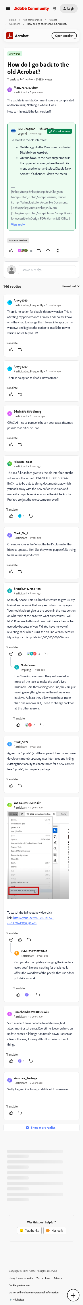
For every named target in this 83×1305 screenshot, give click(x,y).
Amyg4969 (20, 300)
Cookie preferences (19, 1285)
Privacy (58, 1278)
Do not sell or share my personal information (34, 1292)
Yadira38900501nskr (27, 803)
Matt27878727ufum (26, 87)
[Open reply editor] (41, 270)
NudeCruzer (28, 665)
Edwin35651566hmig (27, 411)
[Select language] (54, 8)
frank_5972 (21, 742)
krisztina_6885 (23, 461)
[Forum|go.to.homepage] (31, 8)
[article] (41, 325)
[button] (8, 10)
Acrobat (53, 19)
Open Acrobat (64, 35)
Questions (14, 23)
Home (12, 19)
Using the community (21, 1278)
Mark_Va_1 (21, 533)
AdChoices (18, 1299)
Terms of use (43, 1278)
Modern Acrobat (18, 240)
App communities (32, 19)
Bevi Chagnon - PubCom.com (36, 129)
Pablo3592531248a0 (34, 951)
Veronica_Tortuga (25, 1078)
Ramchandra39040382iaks (31, 1012)
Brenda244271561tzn (27, 588)
